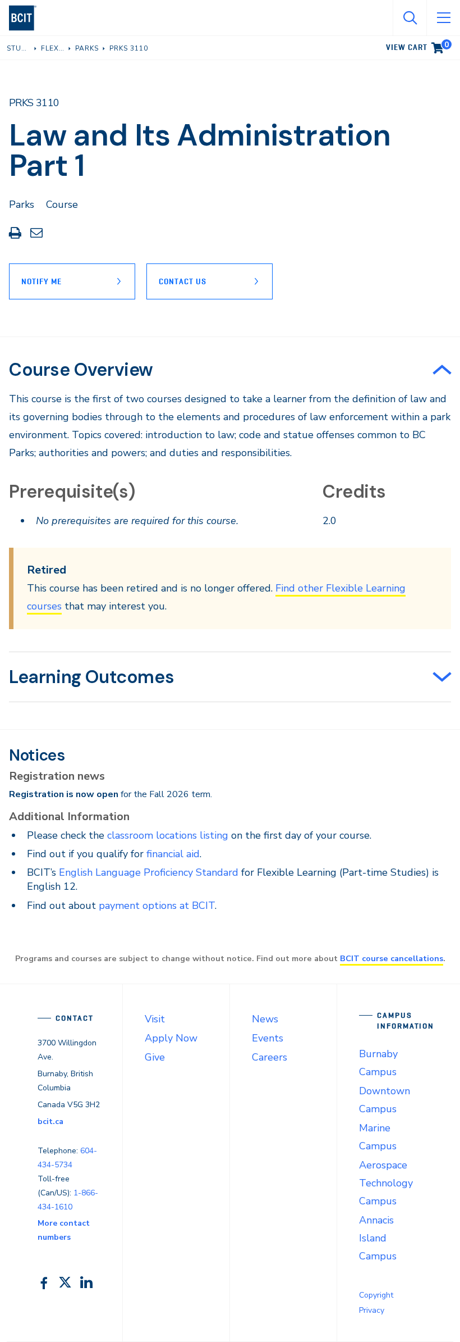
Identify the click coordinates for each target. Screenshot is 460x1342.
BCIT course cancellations (391, 958)
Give (155, 1057)
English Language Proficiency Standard (148, 872)
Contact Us (182, 281)
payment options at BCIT (157, 905)
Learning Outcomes (91, 677)
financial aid (173, 854)
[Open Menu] (443, 18)
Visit (155, 1019)
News (265, 1019)
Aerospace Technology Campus (386, 1183)
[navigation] (27, 18)
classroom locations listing (167, 835)
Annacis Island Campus (378, 1238)
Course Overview (81, 369)
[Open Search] (409, 18)
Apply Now (171, 1038)
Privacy (371, 1310)
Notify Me (41, 281)
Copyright (376, 1295)
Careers (269, 1057)
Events (267, 1038)
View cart (417, 45)
